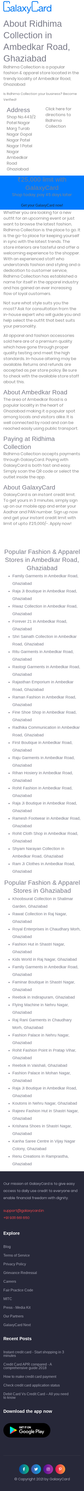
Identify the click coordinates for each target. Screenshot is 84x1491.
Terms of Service (16, 1255)
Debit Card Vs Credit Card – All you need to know (36, 1395)
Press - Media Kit (16, 1307)
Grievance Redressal (20, 1273)
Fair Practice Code (18, 1290)
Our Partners (13, 1316)
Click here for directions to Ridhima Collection (58, 117)
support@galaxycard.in (23, 1210)
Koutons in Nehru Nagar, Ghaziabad (44, 1103)
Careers (9, 1281)
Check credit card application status (31, 1385)
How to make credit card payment (29, 1376)
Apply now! (61, 523)
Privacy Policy (14, 1264)
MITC (7, 1299)
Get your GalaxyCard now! (42, 205)
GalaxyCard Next (17, 1325)
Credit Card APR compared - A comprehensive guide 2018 (27, 1366)
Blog (7, 1247)
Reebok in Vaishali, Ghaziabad (39, 1065)
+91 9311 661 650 (16, 1217)
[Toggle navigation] (57, 7)
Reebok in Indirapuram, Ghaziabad (43, 997)
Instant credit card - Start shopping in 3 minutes (33, 1354)
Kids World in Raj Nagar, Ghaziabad (44, 959)
